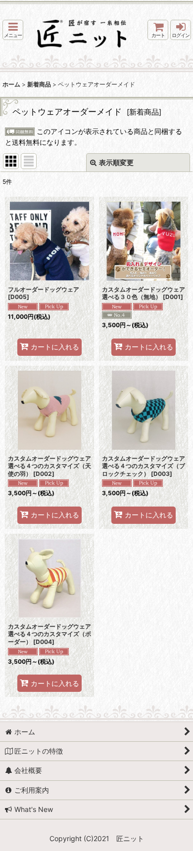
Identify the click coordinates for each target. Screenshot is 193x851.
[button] (12, 30)
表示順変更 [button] (116, 162)
